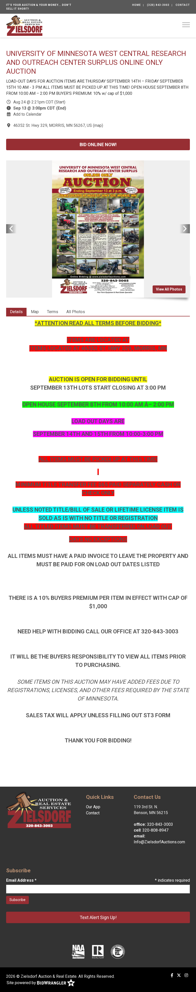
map (98, 125)
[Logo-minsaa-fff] (118, 951)
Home (136, 5)
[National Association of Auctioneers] (78, 951)
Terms (52, 311)
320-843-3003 (160, 824)
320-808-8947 (155, 830)
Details (16, 311)
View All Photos (169, 289)
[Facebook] (172, 975)
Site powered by (22, 982)
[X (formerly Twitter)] (179, 975)
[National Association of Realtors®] (98, 951)
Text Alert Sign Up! (98, 917)
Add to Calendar (27, 114)
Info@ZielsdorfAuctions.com (159, 842)
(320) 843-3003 (158, 5)
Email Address (21, 880)
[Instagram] (186, 975)
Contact (183, 5)
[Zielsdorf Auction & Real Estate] (24, 25)
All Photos (75, 311)
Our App (93, 806)
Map (35, 311)
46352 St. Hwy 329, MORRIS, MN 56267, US (52, 125)
